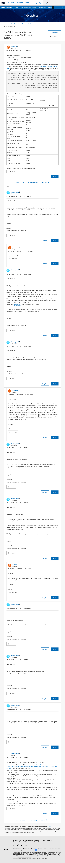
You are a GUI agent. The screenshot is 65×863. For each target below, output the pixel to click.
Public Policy (38, 842)
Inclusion (30, 842)
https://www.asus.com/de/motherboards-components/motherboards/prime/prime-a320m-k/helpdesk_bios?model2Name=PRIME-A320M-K (32, 766)
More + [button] (27, 3)
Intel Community (8, 23)
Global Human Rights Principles (24, 857)
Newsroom (37, 840)
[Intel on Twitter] (17, 845)
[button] (58, 46)
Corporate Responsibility (20, 842)
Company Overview (18, 840)
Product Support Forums (20, 23)
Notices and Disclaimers (51, 854)
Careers (49, 840)
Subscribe (55, 32)
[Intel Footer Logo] (6, 849)
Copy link (44, 240)
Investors (43, 840)
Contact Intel (29, 840)
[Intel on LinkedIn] (21, 845)
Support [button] (20, 3)
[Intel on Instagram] (29, 845)
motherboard (17, 304)
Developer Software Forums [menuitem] (28, 7)
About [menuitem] (16, 7)
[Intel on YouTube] (25, 845)
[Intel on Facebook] (13, 845)
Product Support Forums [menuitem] (45, 7)
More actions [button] (53, 37)
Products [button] (11, 3)
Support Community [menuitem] (6, 7)
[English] (40, 3)
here (50, 826)
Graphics (30, 23)
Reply (54, 176)
